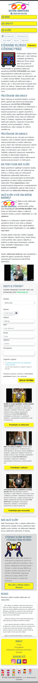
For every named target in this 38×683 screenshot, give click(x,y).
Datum (6, 309)
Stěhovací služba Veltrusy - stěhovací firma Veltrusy (15, 538)
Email (5, 333)
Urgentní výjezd (9, 359)
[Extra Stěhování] (18, 7)
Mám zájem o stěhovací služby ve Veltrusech (15, 586)
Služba (6, 299)
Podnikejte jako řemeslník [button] (19, 510)
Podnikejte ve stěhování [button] (19, 425)
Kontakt (19, 652)
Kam (5, 325)
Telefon (6, 340)
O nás (19, 645)
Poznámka (7, 348)
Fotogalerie (18, 647)
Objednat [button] (32, 45)
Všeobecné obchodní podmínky (19, 650)
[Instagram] (13, 661)
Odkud (6, 317)
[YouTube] (24, 661)
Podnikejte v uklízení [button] (19, 468)
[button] (19, 17)
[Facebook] (19, 661)
